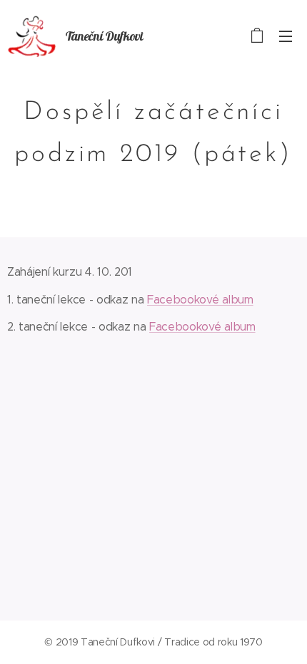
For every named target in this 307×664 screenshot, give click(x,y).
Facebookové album (200, 299)
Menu (285, 35)
